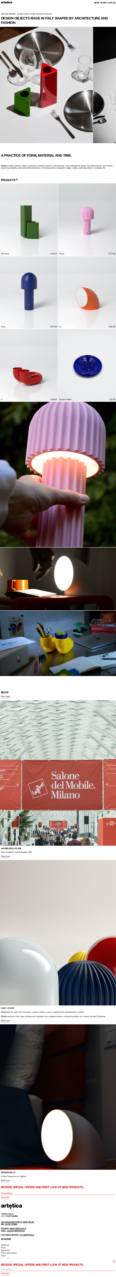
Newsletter (5, 1250)
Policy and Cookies (9, 1253)
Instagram (6, 1239)
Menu (96, 3)
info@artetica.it (18, 1229)
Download (5, 1245)
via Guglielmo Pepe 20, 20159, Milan (17, 1222)
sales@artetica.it (16, 1231)
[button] (103, 3)
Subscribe (5, 1197)
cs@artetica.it (27, 1235)
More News (5, 696)
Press (3, 1256)
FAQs (3, 1248)
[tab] (1, 146)
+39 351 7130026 (11, 1224)
